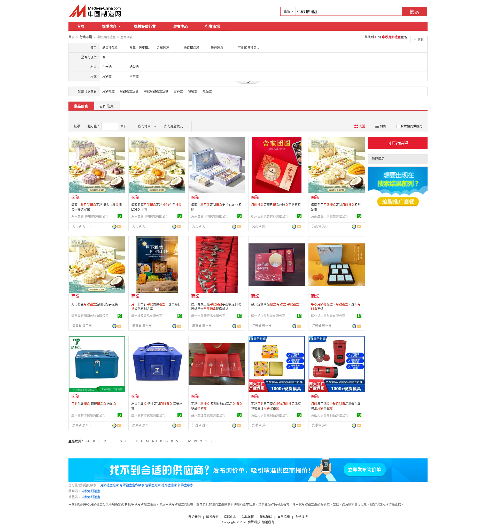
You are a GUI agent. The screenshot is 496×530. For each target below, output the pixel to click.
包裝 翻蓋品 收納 (93, 404)
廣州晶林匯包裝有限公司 (88, 415)
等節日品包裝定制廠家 (276, 205)
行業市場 (212, 26)
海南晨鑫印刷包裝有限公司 (90, 216)
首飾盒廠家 (185, 485)
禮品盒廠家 (169, 485)
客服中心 (230, 517)
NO (154, 441)
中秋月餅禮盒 (91, 491)
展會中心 (180, 26)
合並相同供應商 (411, 126)
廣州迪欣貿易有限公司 (146, 316)
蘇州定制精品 (275, 304)
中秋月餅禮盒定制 (156, 91)
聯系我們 (212, 517)
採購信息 (109, 26)
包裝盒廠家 (153, 485)
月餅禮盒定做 (129, 91)
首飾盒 (178, 91)
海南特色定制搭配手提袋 (94, 304)
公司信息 (106, 106)
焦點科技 (254, 522)
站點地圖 (248, 517)
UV (189, 441)
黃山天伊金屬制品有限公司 (269, 415)
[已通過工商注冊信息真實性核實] (120, 216)
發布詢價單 (398, 143)
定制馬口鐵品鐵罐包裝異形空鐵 (276, 406)
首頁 (80, 26)
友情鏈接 (301, 517)
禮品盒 (207, 91)
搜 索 (414, 11)
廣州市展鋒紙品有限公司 (208, 316)
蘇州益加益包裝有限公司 (268, 316)
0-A (87, 441)
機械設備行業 (145, 26)
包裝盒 (192, 91)
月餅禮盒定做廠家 (132, 485)
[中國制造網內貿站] (95, 10)
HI (126, 441)
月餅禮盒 (108, 91)
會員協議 (283, 517)
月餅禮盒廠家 (109, 485)
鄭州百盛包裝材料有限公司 (269, 216)
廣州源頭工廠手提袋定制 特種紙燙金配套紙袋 (216, 306)
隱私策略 (266, 517)
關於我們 (194, 517)
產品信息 (81, 106)
